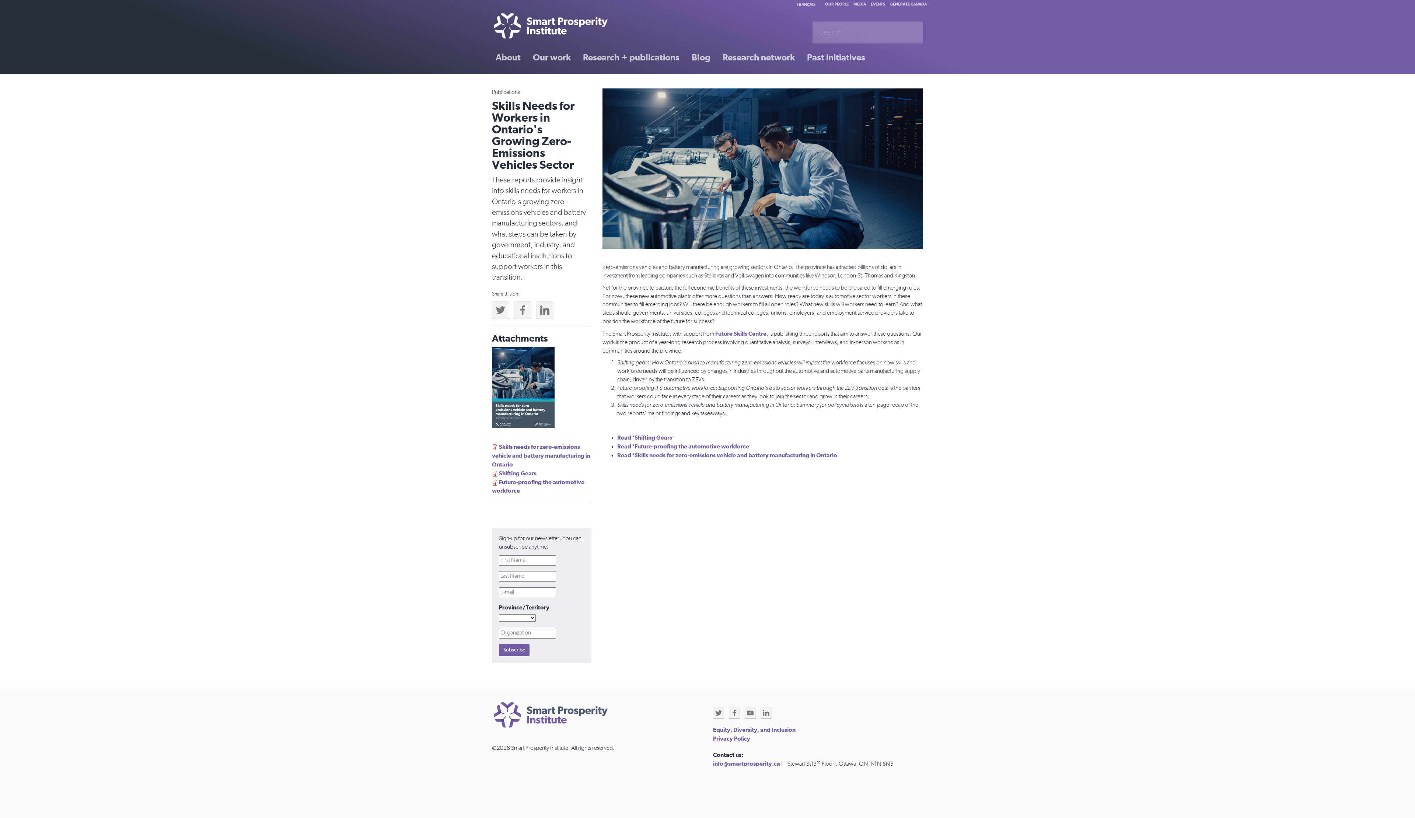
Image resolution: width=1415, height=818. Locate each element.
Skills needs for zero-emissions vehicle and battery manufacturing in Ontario (541, 456)
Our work (552, 57)
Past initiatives (836, 57)
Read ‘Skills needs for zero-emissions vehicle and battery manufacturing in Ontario (727, 455)
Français (806, 5)
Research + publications (631, 57)
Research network (759, 57)
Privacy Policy (731, 739)
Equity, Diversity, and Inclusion (754, 730)
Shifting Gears (518, 473)
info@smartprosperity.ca (746, 764)
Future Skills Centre (740, 334)
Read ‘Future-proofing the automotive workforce (683, 447)
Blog (701, 57)
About (508, 57)
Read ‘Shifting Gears (644, 438)
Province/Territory (524, 608)
